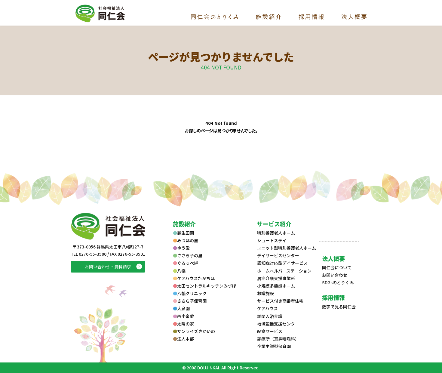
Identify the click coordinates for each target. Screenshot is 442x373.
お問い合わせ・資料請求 (108, 267)
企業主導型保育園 (274, 346)
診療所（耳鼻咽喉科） (278, 339)
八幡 (181, 271)
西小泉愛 (185, 316)
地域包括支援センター (278, 324)
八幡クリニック (192, 293)
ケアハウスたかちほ (196, 278)
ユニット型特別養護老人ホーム (286, 248)
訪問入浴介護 (269, 316)
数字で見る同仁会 (339, 307)
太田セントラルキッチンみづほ (206, 286)
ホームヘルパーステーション (284, 271)
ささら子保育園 (192, 301)
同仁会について (336, 267)
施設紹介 (184, 224)
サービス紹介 (274, 224)
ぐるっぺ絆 (187, 263)
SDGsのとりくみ (338, 282)
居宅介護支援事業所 (276, 278)
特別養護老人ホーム (276, 233)
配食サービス (269, 331)
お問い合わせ (334, 275)
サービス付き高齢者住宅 (280, 301)
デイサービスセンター (278, 255)
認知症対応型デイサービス (282, 263)
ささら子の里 (189, 255)
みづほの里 (187, 240)
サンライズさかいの (196, 331)
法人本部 (185, 339)
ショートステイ (272, 240)
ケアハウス (267, 308)
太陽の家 (185, 324)
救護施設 (265, 293)
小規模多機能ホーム (276, 286)
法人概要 (333, 258)
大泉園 (183, 308)
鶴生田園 (185, 233)
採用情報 (333, 297)
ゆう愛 (183, 248)
